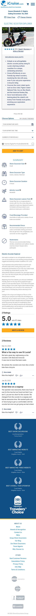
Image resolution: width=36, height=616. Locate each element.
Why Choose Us (18, 549)
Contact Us (18, 532)
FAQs (18, 535)
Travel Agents (18, 546)
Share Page (11, 17)
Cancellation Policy (18, 561)
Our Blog (18, 541)
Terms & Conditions (18, 570)
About (18, 527)
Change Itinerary (26, 17)
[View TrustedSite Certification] (18, 606)
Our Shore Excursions (18, 544)
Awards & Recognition (18, 529)
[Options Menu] (33, 375)
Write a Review (18, 51)
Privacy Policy (18, 564)
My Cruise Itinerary (27, 118)
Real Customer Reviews (18, 558)
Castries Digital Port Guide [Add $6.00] (16, 144)
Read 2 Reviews (24, 49)
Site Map (18, 567)
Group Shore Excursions (18, 538)
